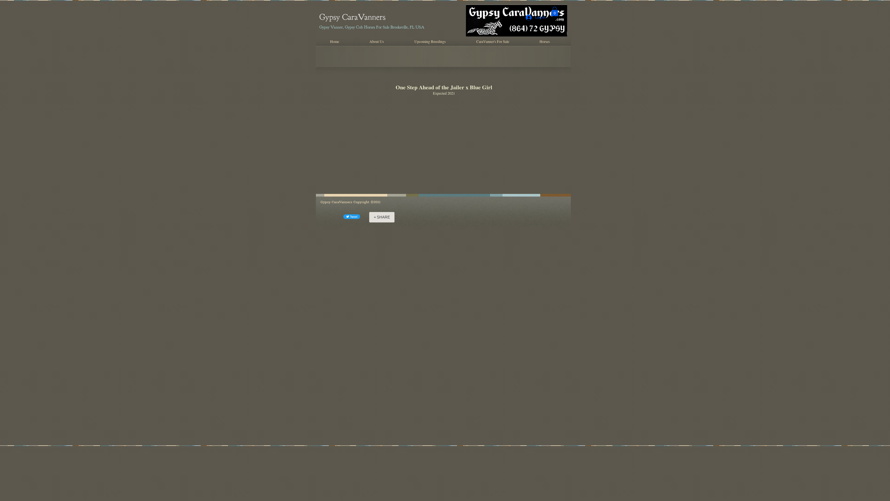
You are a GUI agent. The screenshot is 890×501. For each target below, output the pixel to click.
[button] (555, 11)
